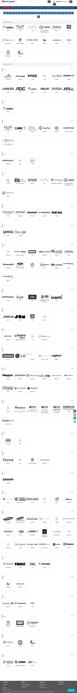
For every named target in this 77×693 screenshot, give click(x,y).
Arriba (72, 69)
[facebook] (74, 411)
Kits (4, 686)
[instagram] (74, 414)
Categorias (5, 684)
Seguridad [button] (54, 7)
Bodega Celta (61, 684)
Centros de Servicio (25, 684)
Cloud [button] (64, 7)
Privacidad (42, 686)
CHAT (72, 690)
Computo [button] (13, 7)
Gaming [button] (60, 7)
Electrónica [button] (30, 7)
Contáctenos (42, 684)
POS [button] (68, 7)
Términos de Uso (43, 687)
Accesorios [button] (48, 7)
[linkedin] (74, 418)
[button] (54, 1)
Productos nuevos (7, 689)
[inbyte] (74, 421)
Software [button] (19, 7)
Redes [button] (24, 7)
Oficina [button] (42, 7)
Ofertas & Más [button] (6, 7)
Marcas (72, 7)
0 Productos (65, 1)
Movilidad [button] (36, 7)
